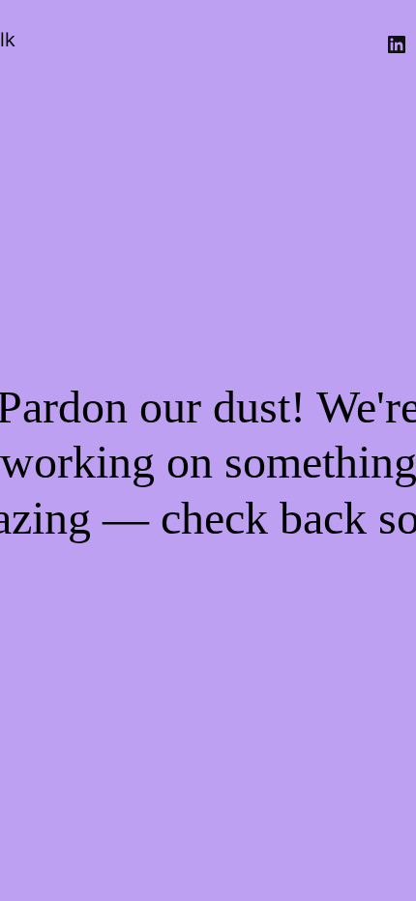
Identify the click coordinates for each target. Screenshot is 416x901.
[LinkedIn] (396, 44)
